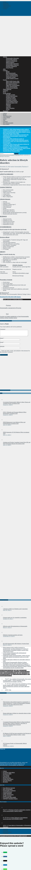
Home (4, 1)
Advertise (5, 830)
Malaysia (8, 104)
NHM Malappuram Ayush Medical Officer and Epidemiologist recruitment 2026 (14, 423)
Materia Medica (10, 62)
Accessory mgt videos (9, 772)
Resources (6, 4)
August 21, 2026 (7, 706)
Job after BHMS (24, 673)
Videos (5, 113)
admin (12, 166)
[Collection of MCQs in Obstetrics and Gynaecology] (6, 606)
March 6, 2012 (7, 627)
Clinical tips (6, 776)
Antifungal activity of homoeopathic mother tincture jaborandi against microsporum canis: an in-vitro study (16, 657)
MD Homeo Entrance (11, 84)
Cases (4, 119)
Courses (5, 70)
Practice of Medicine (11, 66)
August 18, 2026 (7, 714)
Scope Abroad (7, 93)
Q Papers (5, 90)
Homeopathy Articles (11, 59)
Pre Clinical (6, 775)
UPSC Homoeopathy (11, 86)
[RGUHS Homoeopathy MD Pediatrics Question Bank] (6, 641)
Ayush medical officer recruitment (7, 670)
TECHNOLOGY (7, 116)
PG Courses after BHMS (9, 797)
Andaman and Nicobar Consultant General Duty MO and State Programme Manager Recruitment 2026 (16, 443)
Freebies (5, 121)
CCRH (17, 670)
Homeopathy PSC (9, 671)
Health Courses (7, 796)
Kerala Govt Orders (8, 779)
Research (5, 111)
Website (2, 346)
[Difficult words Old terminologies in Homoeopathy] (6, 623)
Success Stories (7, 780)
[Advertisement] (15, 39)
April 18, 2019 (6, 610)
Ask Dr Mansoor (7, 832)
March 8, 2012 (7, 645)
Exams (5, 80)
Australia (8, 107)
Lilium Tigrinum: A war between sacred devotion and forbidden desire (15, 818)
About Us (5, 829)
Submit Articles (7, 6)
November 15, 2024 (5, 166)
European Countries (11, 100)
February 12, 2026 (8, 746)
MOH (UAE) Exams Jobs (12, 81)
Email (1, 342)
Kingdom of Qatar (10, 97)
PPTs (4, 92)
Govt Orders (6, 124)
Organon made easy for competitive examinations (14, 617)
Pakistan (8, 105)
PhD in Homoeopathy (12, 74)
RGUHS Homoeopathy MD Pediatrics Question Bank (16, 643)
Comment (2, 329)
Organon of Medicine (11, 61)
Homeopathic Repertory (12, 63)
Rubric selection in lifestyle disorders (13, 299)
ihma (20, 673)
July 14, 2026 (6, 425)
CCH (15, 670)
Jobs (4, 69)
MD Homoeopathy (11, 73)
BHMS (8, 71)
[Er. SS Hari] (5, 815)
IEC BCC (5, 782)
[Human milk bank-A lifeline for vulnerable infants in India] (6, 710)
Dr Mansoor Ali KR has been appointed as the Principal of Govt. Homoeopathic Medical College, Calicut (17, 734)
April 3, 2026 (6, 736)
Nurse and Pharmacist (12, 75)
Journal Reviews (7, 792)
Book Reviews (7, 778)
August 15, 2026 (7, 726)
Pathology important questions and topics (12, 635)
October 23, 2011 (7, 619)
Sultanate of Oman (11, 98)
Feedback (5, 833)
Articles (5, 57)
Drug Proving (9, 67)
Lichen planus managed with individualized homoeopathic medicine (14, 653)
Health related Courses (12, 78)
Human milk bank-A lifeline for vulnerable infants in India (17, 713)
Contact (5, 8)
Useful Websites (7, 793)
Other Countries (10, 108)
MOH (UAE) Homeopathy (13, 82)
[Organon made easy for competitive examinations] (6, 615)
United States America (12, 101)
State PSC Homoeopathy (12, 85)
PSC (11, 674)
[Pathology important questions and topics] (6, 632)
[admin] (5, 823)
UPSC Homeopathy (8, 794)
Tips (4, 120)
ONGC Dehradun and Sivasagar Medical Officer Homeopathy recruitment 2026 (14, 413)
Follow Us (5, 7)
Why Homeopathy (8, 789)
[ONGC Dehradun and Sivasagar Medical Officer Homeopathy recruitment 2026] (6, 409)
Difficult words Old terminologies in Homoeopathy (15, 626)
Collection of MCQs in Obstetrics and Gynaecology (15, 608)
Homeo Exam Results (12, 88)
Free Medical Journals (9, 788)
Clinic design (6, 117)
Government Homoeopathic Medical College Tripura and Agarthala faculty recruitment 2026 (16, 402)
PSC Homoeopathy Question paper (20, 674)
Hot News (5, 3)
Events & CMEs (7, 773)
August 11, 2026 (7, 404)
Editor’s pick (3, 693)
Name (2, 338)
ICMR (17, 673)
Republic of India (10, 94)
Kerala (8, 109)
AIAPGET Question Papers (10, 798)
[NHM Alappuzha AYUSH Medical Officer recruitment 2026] (6, 429)
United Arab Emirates (11, 96)
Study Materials (7, 89)
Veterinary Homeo (11, 77)
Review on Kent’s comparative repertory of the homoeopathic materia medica (16, 810)
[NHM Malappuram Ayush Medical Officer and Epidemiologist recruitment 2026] (6, 419)
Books (4, 114)
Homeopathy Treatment (9, 790)
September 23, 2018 (8, 636)
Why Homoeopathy (8, 123)
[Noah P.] (5, 807)
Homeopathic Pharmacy (12, 65)
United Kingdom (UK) (11, 102)
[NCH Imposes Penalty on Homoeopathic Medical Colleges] (6, 740)
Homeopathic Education (12, 58)
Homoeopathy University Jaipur (9, 673)
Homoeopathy (17, 671)
